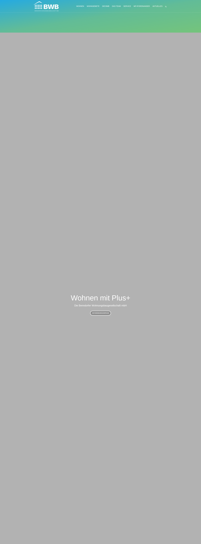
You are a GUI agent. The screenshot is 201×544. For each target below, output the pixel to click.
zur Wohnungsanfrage (100, 313)
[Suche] (166, 6)
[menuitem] (80, 6)
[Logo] (48, 6)
